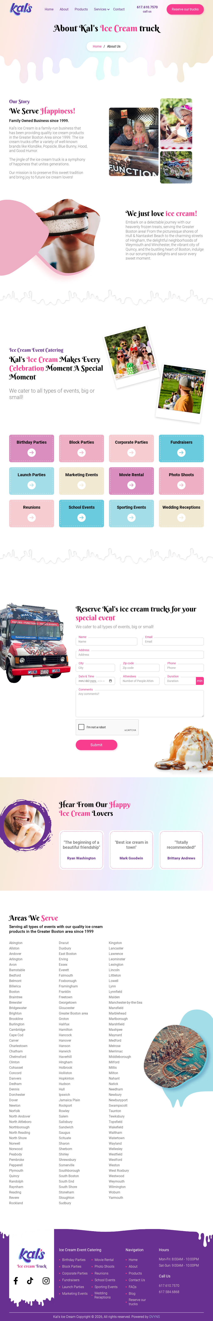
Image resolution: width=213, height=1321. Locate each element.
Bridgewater (18, 1008)
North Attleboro (20, 1122)
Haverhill (65, 1057)
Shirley (64, 1154)
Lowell (113, 981)
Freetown (65, 997)
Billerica (15, 986)
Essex (63, 965)
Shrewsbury (67, 1160)
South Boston (69, 1176)
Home (49, 9)
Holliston (65, 1073)
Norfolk (14, 1111)
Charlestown (18, 1046)
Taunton (115, 1111)
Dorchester (17, 1095)
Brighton (15, 1013)
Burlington (16, 1024)
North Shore (18, 1138)
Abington (15, 943)
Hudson (64, 1084)
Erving (63, 959)
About (64, 9)
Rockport (65, 1106)
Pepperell (16, 1165)
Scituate (65, 1138)
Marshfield (116, 1024)
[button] (100, 9)
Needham (116, 1089)
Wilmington (117, 1187)
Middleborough (120, 1057)
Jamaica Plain (69, 1100)
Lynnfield (115, 992)
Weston (114, 1165)
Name (82, 637)
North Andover (19, 1116)
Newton (14, 1106)
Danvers (15, 1078)
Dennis (14, 1089)
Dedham (15, 1084)
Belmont (15, 981)
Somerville (66, 1165)
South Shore (68, 1187)
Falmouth (66, 975)
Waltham (115, 1133)
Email (148, 637)
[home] (25, 9)
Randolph (16, 1181)
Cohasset (16, 1068)
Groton (64, 1019)
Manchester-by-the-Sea (125, 1003)
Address (84, 650)
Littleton (115, 975)
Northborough (19, 1127)
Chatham (16, 1051)
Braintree (15, 997)
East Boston (68, 954)
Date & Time (86, 676)
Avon (13, 965)
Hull (62, 1089)
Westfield (115, 1154)
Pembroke (16, 1160)
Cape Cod (16, 1035)
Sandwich (66, 1127)
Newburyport (118, 1100)
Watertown (117, 1138)
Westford (115, 1160)
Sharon (64, 1143)
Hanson (64, 1046)
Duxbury (65, 948)
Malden (114, 997)
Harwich (65, 1051)
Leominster (117, 959)
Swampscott (118, 1106)
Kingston (115, 943)
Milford (114, 1062)
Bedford (15, 975)
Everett (64, 970)
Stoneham (66, 1192)
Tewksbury (117, 1116)
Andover (15, 954)
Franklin (65, 992)
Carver (14, 1040)
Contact (119, 9)
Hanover (65, 1040)
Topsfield (115, 1122)
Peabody (15, 1154)
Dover (13, 1100)
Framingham (68, 986)
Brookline (16, 1019)
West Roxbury (119, 1171)
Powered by (145, 1317)
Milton (113, 1073)
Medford (115, 1040)
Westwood (116, 1176)
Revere (14, 1198)
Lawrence (116, 954)
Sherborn (65, 1149)
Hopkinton (66, 1078)
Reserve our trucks (185, 9)
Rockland (16, 1203)
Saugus (64, 1133)
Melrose (114, 1046)
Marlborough (118, 1019)
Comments (86, 689)
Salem (63, 1116)
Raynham (16, 1187)
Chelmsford (17, 1057)
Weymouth (117, 1181)
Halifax (64, 1024)
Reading (15, 1192)
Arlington (15, 959)
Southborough (69, 1171)
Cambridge (17, 1030)
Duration (173, 676)
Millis (113, 1068)
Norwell (14, 1143)
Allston (14, 948)
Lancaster (116, 948)
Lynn (112, 986)
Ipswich (64, 1095)
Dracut (64, 943)
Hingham (65, 1062)
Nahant (114, 1078)
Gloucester (66, 1008)
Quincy (14, 1176)
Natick (113, 1084)
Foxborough (68, 981)
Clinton (14, 1062)
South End (66, 1181)
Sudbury (65, 1203)
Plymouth (16, 1171)
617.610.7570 (147, 9)
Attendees (129, 676)
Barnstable (17, 970)
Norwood (15, 1149)
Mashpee (115, 1030)
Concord (15, 1073)
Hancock (65, 1035)
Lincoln (114, 970)
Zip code (128, 663)
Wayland (115, 1143)
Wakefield (116, 1127)
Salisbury (66, 1122)
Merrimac (116, 1051)
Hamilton (65, 1030)
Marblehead (117, 1013)
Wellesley (116, 1149)
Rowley (64, 1111)
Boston (14, 992)
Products (81, 9)
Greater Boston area (73, 1013)
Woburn (114, 1192)
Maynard (115, 1035)
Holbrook (65, 1068)
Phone (171, 663)
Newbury (115, 1095)
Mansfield (116, 1008)
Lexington (116, 965)
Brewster (15, 1003)
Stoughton (66, 1198)
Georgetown (68, 1003)
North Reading (19, 1133)
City (81, 663)
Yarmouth (116, 1198)
